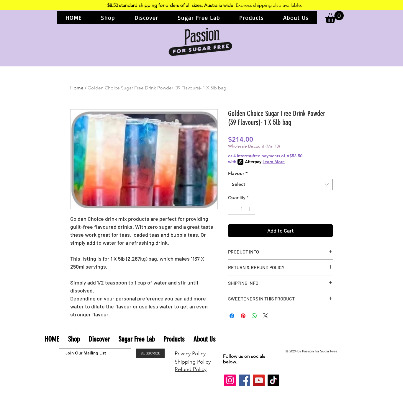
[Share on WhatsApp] (254, 315)
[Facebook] (244, 380)
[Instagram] (230, 380)
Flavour (238, 173)
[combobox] (280, 184)
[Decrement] (233, 209)
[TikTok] (273, 380)
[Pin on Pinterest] (243, 315)
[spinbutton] (241, 209)
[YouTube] (259, 380)
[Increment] (250, 209)
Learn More (274, 161)
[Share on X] (265, 315)
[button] (108, 17)
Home (76, 88)
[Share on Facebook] (231, 315)
